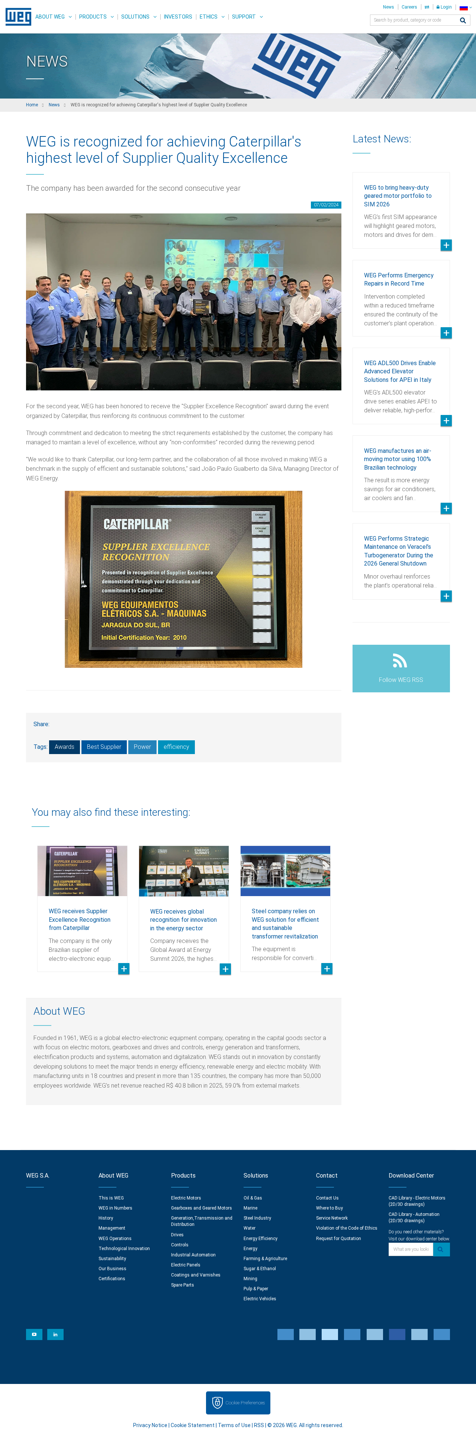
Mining (250, 1278)
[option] (82, 903)
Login (446, 7)
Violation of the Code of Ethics (346, 1228)
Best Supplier (104, 746)
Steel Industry (257, 1218)
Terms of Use (234, 1425)
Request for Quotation (338, 1238)
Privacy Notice (150, 1425)
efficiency (176, 746)
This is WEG (111, 1198)
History (106, 1218)
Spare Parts (182, 1285)
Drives (177, 1234)
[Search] (463, 21)
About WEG (50, 17)
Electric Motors (186, 1198)
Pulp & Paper (256, 1288)
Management (112, 1228)
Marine (250, 1208)
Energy (250, 1248)
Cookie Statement (193, 1425)
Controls (180, 1244)
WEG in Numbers (115, 1208)
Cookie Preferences (245, 1403)
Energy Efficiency (260, 1238)
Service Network (332, 1218)
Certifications (112, 1278)
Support (244, 17)
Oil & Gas (253, 1198)
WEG (16, 16)
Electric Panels (185, 1265)
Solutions (135, 17)
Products (93, 17)
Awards (64, 746)
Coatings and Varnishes (196, 1275)
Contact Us (327, 1198)
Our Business (112, 1268)
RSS (259, 1425)
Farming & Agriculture (265, 1258)
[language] (466, 7)
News (388, 7)
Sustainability (112, 1258)
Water (249, 1228)
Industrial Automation (193, 1255)
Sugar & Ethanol (260, 1268)
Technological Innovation (124, 1248)
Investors (178, 17)
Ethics (209, 17)
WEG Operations (115, 1238)
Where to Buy (329, 1208)
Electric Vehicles (260, 1298)
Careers (409, 7)
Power (142, 746)
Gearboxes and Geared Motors (201, 1208)
